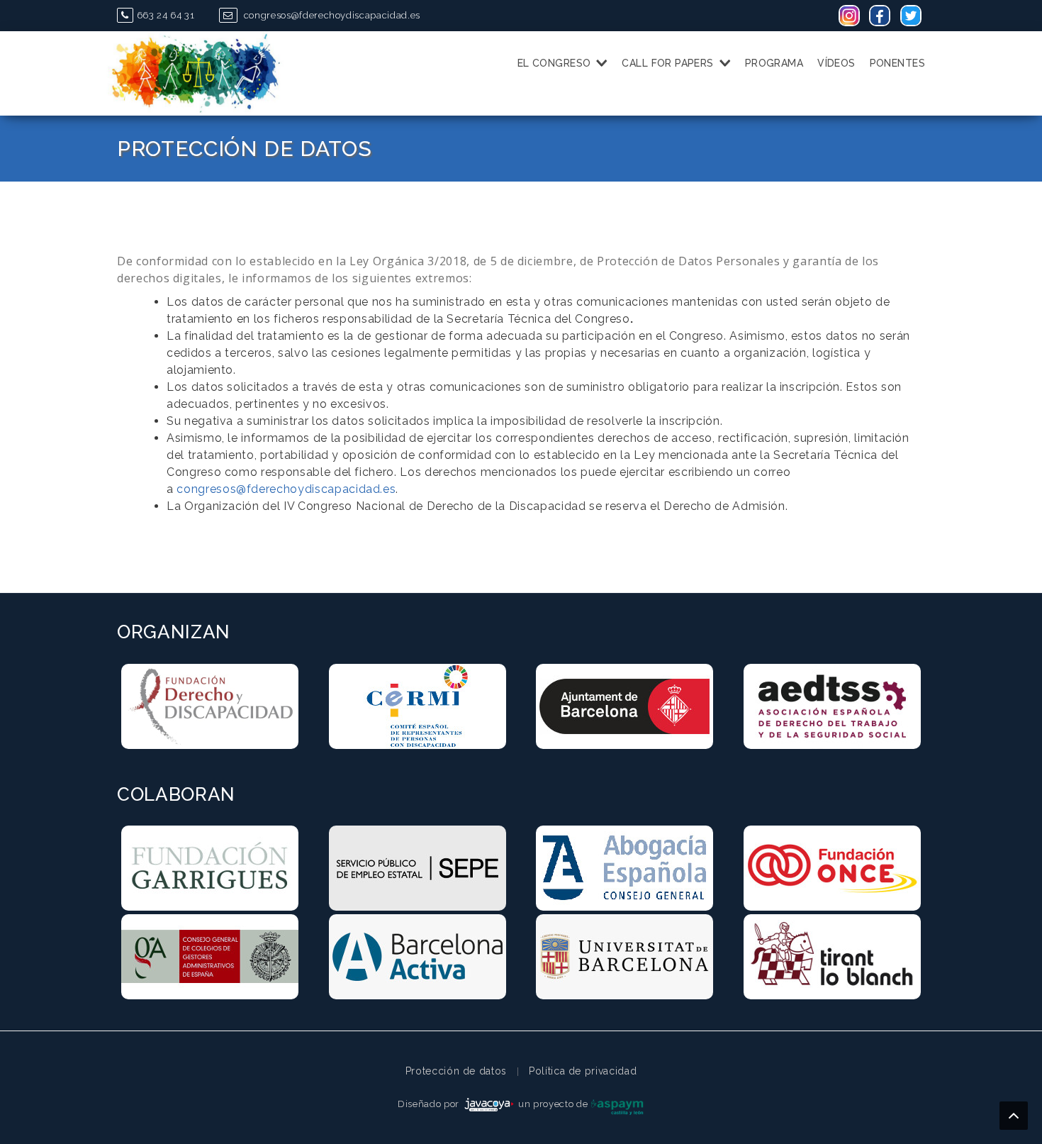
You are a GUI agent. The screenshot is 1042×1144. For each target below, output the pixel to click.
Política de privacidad (583, 1071)
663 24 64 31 (165, 15)
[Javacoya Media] (489, 1104)
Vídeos (836, 63)
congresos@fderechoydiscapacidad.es (330, 15)
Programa (774, 63)
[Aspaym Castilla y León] (617, 1104)
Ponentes (897, 63)
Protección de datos (456, 1071)
